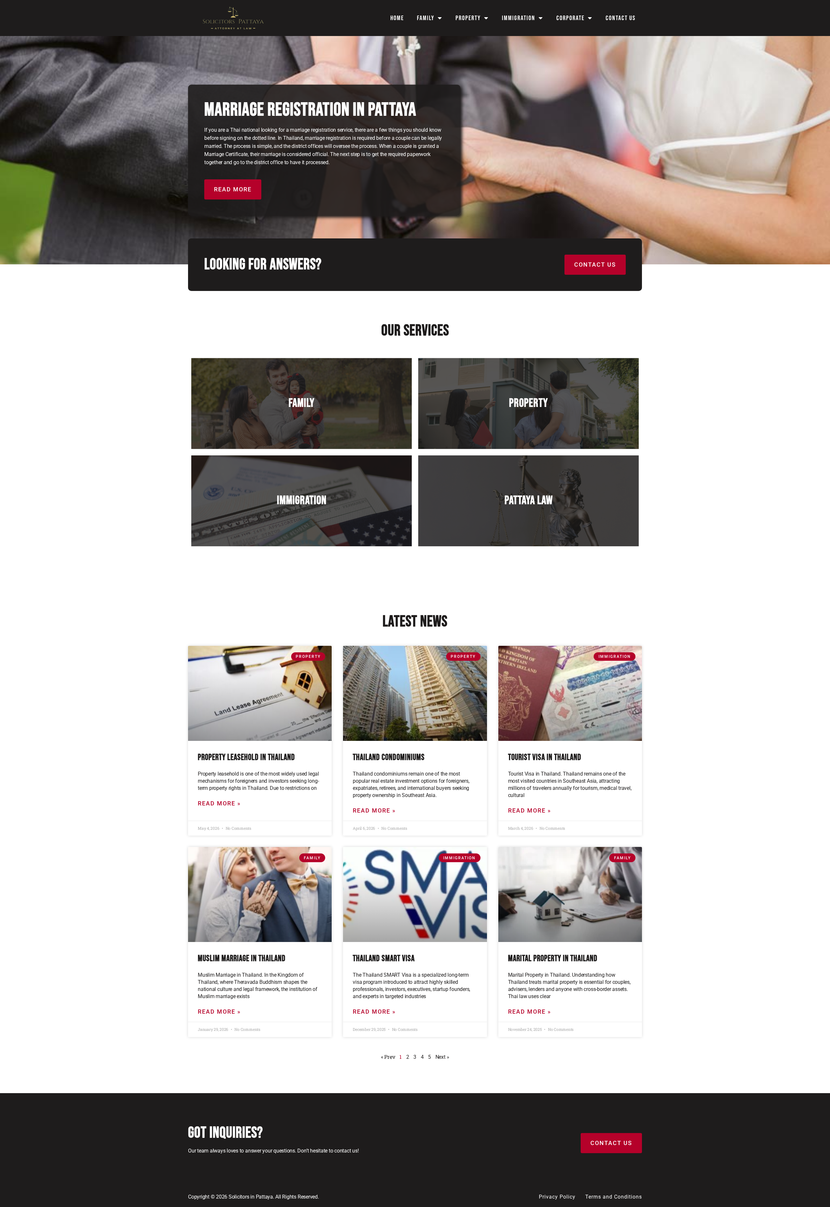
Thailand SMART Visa (384, 959)
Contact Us (620, 18)
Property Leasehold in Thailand (246, 758)
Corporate (570, 18)
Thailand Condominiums (389, 758)
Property (468, 18)
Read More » (219, 803)
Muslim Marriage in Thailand (242, 959)
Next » (442, 1057)
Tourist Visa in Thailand (544, 758)
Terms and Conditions (613, 1197)
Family (425, 18)
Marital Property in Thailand (553, 959)
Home (397, 18)
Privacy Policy (557, 1197)
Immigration (518, 18)
